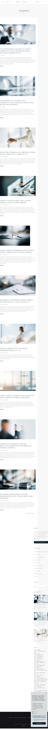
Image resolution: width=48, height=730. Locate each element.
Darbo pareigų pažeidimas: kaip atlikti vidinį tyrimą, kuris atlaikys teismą (17, 251)
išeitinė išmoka (42, 685)
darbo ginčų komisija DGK (38, 658)
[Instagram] (25, 726)
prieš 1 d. (4, 55)
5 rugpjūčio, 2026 (5, 500)
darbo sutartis (36, 675)
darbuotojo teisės (37, 680)
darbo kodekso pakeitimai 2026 (39, 665)
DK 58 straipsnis (36, 685)
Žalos (35, 576)
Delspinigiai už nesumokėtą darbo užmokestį (40, 682)
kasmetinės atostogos (37, 686)
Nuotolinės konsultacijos (22, 717)
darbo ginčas (41, 656)
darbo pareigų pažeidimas (38, 666)
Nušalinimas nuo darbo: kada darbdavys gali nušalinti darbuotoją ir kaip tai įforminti (17, 102)
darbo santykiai (36, 667)
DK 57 (41, 684)
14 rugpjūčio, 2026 (5, 254)
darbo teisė (41, 675)
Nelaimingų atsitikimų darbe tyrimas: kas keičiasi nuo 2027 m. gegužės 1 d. (16, 301)
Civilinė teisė (36, 554)
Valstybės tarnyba (37, 573)
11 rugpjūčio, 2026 (5, 304)
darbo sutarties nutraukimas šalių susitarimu (39, 673)
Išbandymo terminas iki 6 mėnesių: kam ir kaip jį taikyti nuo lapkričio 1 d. (17, 153)
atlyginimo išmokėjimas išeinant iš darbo (40, 652)
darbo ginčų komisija (37, 657)
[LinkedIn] (23, 726)
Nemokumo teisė (37, 565)
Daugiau (1, 65)
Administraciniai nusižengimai (40, 551)
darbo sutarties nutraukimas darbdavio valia (40, 671)
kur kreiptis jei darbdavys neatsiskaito (40, 690)
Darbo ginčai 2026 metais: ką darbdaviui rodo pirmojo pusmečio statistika (17, 396)
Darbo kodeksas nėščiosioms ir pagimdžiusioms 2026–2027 (13, 349)
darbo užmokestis (37, 676)
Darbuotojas (36, 711)
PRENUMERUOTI (39, 723)
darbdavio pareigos (37, 653)
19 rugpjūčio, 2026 (5, 156)
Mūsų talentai (11, 717)
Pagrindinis (22, 12)
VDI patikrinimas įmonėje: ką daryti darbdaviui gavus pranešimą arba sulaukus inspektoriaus (15, 51)
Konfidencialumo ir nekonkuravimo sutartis (40, 688)
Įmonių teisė (36, 562)
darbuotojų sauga (43, 680)
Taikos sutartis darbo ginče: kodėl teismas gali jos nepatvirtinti (15, 202)
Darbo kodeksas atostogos (38, 661)
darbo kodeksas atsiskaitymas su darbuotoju (39, 663)
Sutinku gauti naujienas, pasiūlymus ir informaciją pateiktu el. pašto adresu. (40, 720)
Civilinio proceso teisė (38, 557)
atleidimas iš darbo (37, 649)
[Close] (46, 693)
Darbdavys (35, 713)
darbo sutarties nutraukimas (39, 668)
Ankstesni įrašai (30, 513)
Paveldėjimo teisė (37, 568)
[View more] (41, 599)
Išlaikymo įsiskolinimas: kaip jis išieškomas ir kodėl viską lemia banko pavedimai (16, 496)
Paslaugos (15, 717)
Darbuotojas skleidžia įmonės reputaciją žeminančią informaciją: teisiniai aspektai (16, 446)
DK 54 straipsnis (36, 684)
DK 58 (44, 684)
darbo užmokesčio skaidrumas (39, 677)
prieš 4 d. (4, 106)
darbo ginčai (36, 656)
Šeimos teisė (36, 571)
